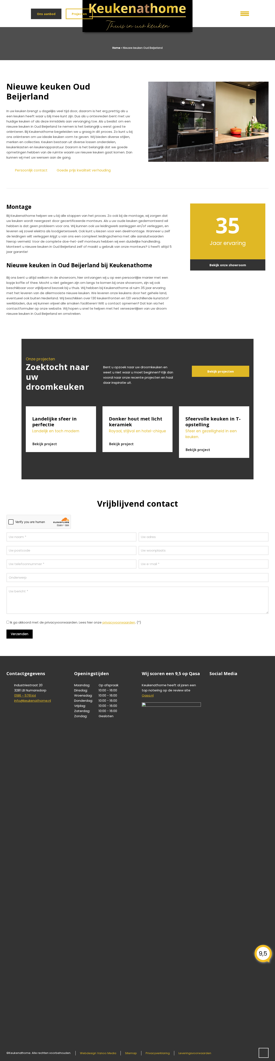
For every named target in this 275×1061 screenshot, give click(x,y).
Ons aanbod (46, 14)
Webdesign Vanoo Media (98, 1053)
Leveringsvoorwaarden (195, 1053)
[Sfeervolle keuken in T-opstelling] (214, 408)
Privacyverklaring (158, 1053)
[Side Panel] (242, 12)
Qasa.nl (148, 695)
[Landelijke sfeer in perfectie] (61, 408)
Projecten (79, 14)
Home (116, 48)
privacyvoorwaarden (118, 622)
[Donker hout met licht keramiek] (137, 408)
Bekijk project (44, 444)
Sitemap (131, 1053)
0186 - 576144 (25, 695)
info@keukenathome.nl (32, 700)
